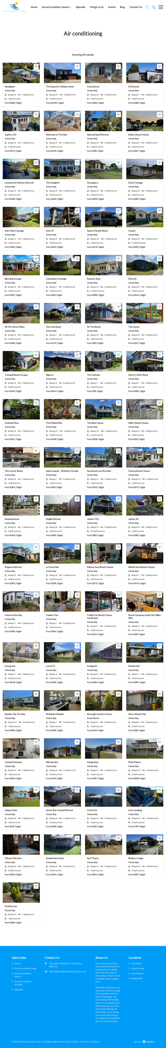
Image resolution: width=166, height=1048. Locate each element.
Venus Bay (136, 963)
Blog (122, 7)
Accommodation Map (25, 968)
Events (112, 7)
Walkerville (136, 978)
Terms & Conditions (90, 1041)
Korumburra (137, 973)
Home (34, 7)
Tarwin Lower (137, 968)
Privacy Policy (71, 1041)
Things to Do (97, 7)
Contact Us (135, 7)
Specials (80, 7)
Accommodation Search (56, 7)
